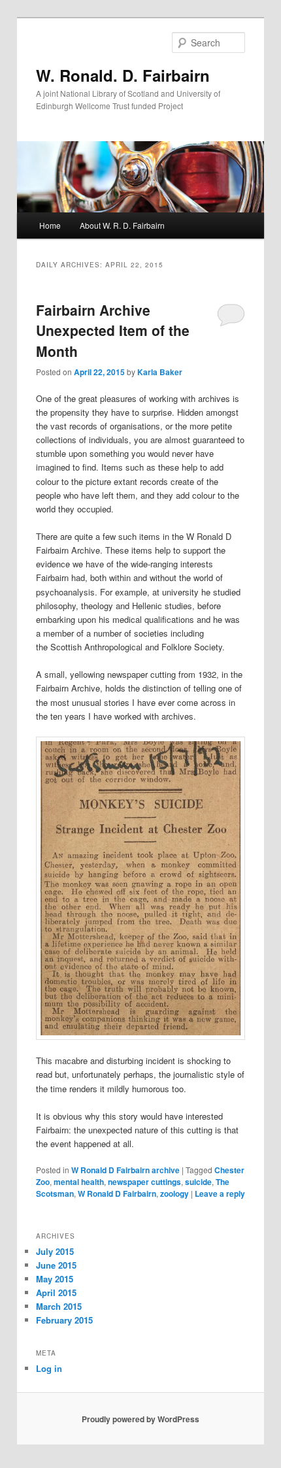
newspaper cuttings (144, 1182)
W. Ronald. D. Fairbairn (123, 75)
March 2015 (59, 1306)
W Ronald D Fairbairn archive (125, 1170)
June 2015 (56, 1265)
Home (50, 225)
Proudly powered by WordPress (140, 1419)
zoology (174, 1193)
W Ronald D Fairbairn (117, 1193)
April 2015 (56, 1292)
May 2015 (54, 1279)
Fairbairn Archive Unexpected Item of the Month (113, 330)
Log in (49, 1368)
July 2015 (55, 1251)
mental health (79, 1182)
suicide (198, 1182)
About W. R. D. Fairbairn (122, 225)
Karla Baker (159, 372)
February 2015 (64, 1320)
